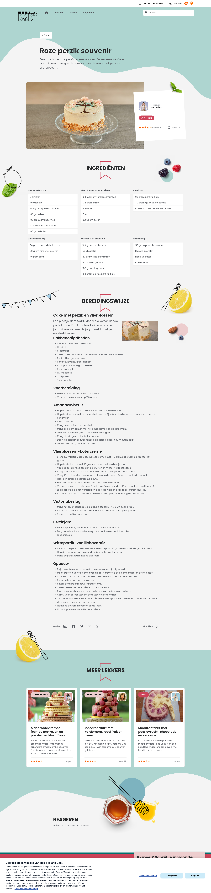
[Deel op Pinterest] (89, 626)
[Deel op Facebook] (73, 626)
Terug (47, 35)
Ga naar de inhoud (105, 1)
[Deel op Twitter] (81, 626)
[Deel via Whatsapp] (97, 626)
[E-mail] (65, 626)
